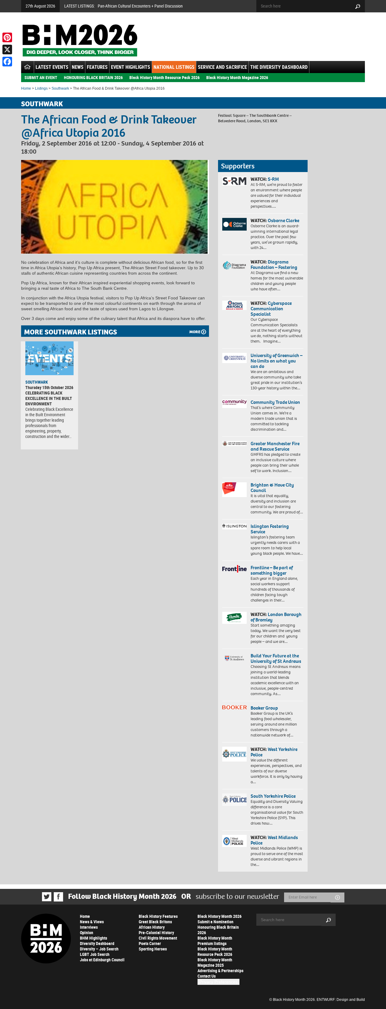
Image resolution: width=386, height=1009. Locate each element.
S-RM (273, 179)
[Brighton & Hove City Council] (234, 489)
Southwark (60, 88)
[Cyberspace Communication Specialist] (234, 305)
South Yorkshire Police (273, 796)
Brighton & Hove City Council (272, 487)
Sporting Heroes (153, 949)
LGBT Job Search (94, 954)
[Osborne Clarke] (234, 224)
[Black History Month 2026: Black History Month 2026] (79, 40)
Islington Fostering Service (270, 529)
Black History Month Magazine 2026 (237, 77)
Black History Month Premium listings (215, 940)
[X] (7, 49)
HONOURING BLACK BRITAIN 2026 (93, 77)
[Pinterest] (7, 37)
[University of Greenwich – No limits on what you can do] (234, 358)
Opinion (86, 932)
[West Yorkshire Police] (234, 754)
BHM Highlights (93, 938)
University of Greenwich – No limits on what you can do (276, 360)
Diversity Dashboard (97, 943)
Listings (41, 88)
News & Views (92, 921)
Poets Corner (150, 943)
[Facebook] (7, 62)
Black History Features (158, 916)
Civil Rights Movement (158, 938)
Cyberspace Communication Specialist (271, 308)
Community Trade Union (275, 402)
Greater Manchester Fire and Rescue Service (275, 446)
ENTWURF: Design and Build (341, 1000)
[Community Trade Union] (234, 404)
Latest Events (52, 67)
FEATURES (97, 67)
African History (152, 927)
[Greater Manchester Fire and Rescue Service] (234, 443)
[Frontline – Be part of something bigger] (234, 569)
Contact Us (207, 976)
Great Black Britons (155, 921)
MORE (194, 332)
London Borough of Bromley (276, 617)
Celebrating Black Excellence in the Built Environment (48, 398)
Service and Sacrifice (222, 67)
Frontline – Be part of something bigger (272, 570)
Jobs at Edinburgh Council (102, 960)
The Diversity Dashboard (279, 67)
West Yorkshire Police (274, 752)
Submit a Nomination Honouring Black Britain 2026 (218, 927)
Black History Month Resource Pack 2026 (164, 77)
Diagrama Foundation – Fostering (274, 264)
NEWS (78, 67)
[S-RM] (234, 181)
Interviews (89, 927)
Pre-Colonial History (156, 932)
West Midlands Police (274, 840)
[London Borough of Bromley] (234, 618)
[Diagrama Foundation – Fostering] (234, 265)
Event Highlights (130, 67)
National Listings (174, 67)
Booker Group (265, 708)
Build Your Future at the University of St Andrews (276, 658)
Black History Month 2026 (220, 916)
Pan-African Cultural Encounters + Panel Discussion (140, 6)
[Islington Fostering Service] (234, 526)
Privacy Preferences (218, 981)
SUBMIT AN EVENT (40, 77)
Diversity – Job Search (99, 949)
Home (26, 88)
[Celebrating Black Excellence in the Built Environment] (49, 358)
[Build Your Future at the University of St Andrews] (234, 658)
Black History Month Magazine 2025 (215, 962)
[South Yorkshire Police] (234, 799)
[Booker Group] (234, 707)
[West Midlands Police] (234, 841)
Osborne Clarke (283, 220)
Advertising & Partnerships (220, 970)
